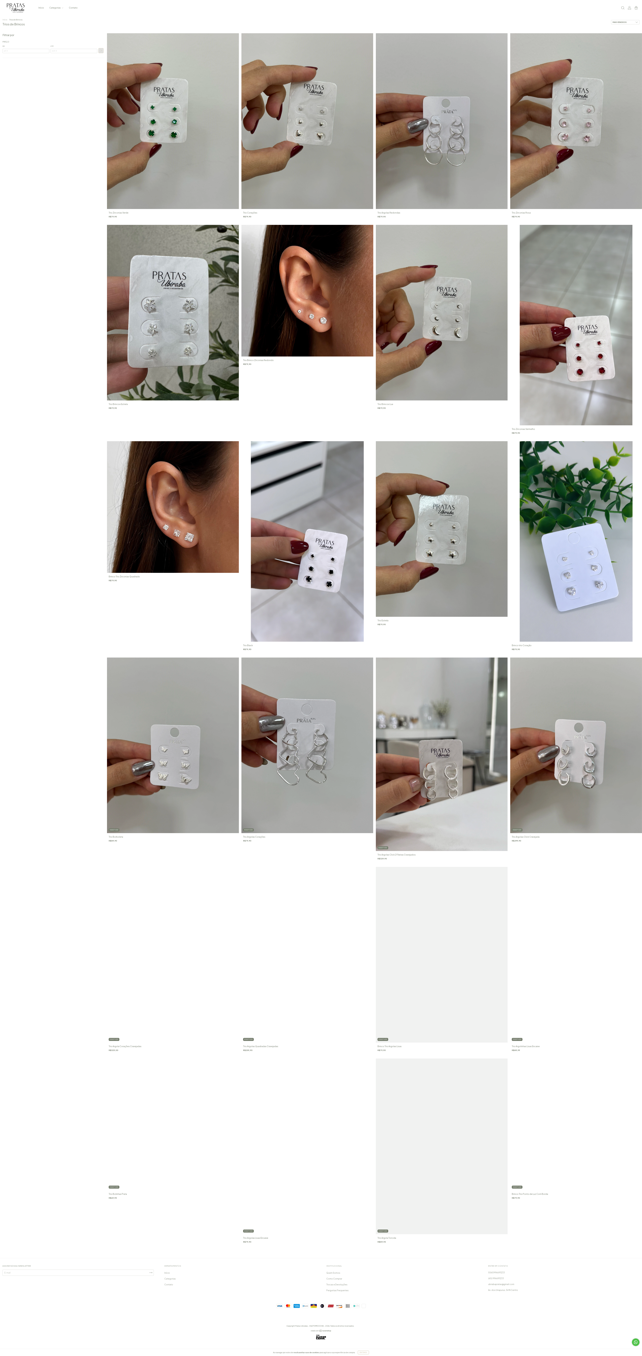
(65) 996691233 (496, 1278)
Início (41, 8)
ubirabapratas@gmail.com (501, 1284)
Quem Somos (333, 1273)
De (4, 46)
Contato (73, 8)
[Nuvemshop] (321, 1331)
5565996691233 (496, 1272)
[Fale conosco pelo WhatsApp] (635, 1342)
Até (52, 46)
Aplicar (100, 50)
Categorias (55, 8)
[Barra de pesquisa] (622, 8)
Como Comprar (334, 1278)
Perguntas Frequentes (337, 1290)
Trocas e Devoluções (336, 1284)
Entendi (363, 1352)
